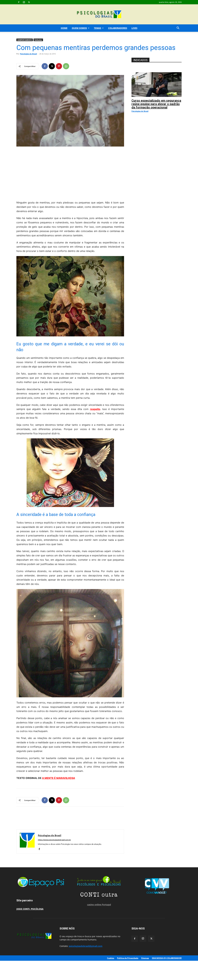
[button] (178, 28)
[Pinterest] (59, 66)
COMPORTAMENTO (24, 40)
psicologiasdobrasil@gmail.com (85, 946)
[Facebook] (18, 2)
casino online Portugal (99, 904)
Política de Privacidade (127, 958)
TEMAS (97, 28)
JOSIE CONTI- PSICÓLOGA (29, 908)
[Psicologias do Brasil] (99, 14)
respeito (95, 409)
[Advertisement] (70, 172)
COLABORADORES (117, 28)
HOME (64, 28)
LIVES (134, 28)
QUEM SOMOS (79, 28)
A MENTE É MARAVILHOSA (58, 778)
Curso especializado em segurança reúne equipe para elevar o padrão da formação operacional (156, 104)
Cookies (110, 958)
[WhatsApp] (66, 66)
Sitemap (145, 958)
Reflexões (38, 40)
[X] (29, 2)
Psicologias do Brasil (28, 54)
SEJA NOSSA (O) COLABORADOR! (167, 958)
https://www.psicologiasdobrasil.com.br (54, 840)
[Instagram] (24, 2)
